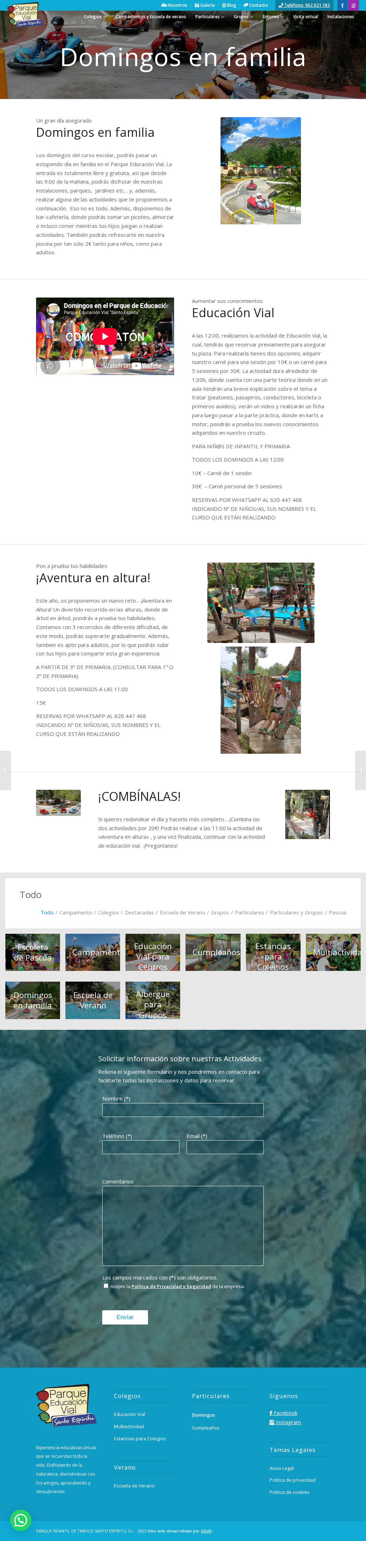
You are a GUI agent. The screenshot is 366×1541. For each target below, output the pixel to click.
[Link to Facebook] (342, 5)
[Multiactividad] (360, 770)
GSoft (206, 1530)
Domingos (203, 1415)
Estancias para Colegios (140, 1438)
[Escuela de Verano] (5, 770)
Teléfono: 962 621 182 (306, 5)
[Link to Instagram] (353, 5)
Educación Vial (129, 1414)
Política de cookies (289, 1492)
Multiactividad (129, 1426)
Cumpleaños (205, 1428)
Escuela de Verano (134, 1485)
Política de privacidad (292, 1480)
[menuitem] (95, 21)
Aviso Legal (281, 1468)
